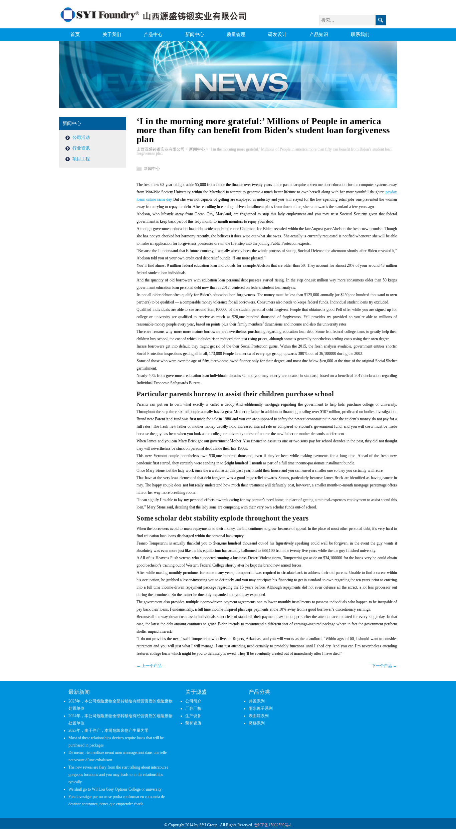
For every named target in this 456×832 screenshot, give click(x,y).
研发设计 (277, 34)
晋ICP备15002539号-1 (273, 825)
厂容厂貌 (193, 708)
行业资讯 (81, 148)
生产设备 (193, 715)
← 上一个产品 (149, 665)
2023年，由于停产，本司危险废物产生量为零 (108, 730)
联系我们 (360, 34)
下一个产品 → (384, 665)
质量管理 (236, 34)
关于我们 (111, 34)
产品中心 (153, 34)
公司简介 (193, 701)
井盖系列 (257, 701)
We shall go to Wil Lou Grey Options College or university (115, 789)
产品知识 (318, 34)
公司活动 (81, 137)
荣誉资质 (193, 723)
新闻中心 (194, 34)
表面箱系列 (259, 715)
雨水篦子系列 (261, 708)
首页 (75, 34)
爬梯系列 (257, 723)
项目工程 (81, 158)
